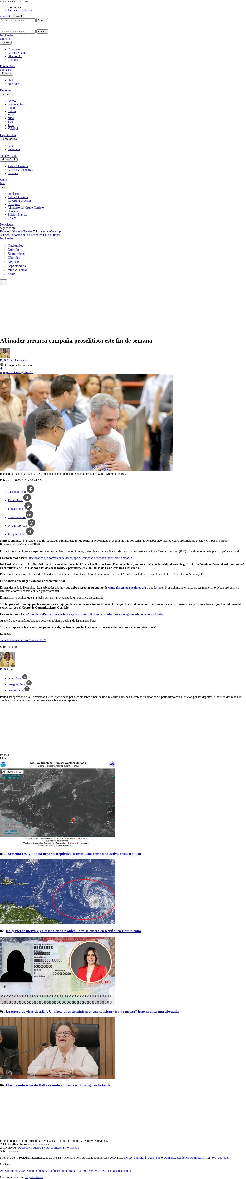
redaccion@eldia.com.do (116, 1170)
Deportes (5, 90)
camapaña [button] (16, 640)
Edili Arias (7, 360)
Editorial (13, 59)
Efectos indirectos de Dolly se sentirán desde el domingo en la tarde (58, 1085)
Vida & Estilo (8, 155)
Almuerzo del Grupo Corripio (26, 207)
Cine (10, 145)
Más (2, 183)
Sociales (13, 173)
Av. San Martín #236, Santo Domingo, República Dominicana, (38, 1170)
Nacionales (6, 35)
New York (14, 83)
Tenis (11, 125)
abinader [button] (5, 640)
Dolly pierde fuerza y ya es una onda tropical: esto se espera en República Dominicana (73, 931)
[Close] (1, 28)
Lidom (12, 111)
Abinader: (34, 614)
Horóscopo (14, 193)
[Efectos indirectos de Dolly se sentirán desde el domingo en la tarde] (123, 1048)
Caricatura (14, 211)
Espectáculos (8, 135)
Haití (11, 80)
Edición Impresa (17, 214)
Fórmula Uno (16, 104)
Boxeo (12, 100)
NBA (11, 118)
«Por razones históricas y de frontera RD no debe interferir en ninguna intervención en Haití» (102, 614)
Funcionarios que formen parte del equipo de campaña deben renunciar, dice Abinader (79, 558)
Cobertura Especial (19, 200)
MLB (11, 114)
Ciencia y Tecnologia (20, 169)
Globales (5, 69)
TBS (10, 121)
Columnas (14, 49)
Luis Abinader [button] (31, 640)
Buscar (42, 20)
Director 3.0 (15, 56)
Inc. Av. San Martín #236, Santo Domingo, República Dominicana (164, 1157)
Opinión (5, 38)
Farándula (14, 149)
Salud (3, 179)
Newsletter (6, 224)
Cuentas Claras (17, 52)
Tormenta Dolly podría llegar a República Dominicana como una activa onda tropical (73, 854)
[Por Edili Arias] (5, 357)
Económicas (7, 66)
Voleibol (13, 128)
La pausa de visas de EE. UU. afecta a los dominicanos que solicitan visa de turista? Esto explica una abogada (92, 1011)
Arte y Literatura (18, 166)
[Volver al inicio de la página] (3, 282)
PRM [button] (43, 640)
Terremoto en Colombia (20, 10)
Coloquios (14, 204)
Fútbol (12, 107)
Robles (12, 218)
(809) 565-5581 (220, 1157)
